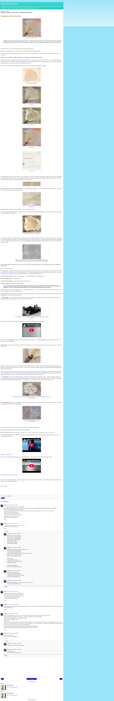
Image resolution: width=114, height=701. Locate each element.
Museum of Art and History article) (36, 374)
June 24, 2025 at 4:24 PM (15, 643)
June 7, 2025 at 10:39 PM (12, 523)
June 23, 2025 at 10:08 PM (12, 633)
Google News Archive (7, 272)
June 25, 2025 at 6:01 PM (15, 649)
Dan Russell (10, 685)
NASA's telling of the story (26, 299)
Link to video (3, 339)
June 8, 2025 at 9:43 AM (15, 533)
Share (3, 498)
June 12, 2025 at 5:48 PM (12, 604)
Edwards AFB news (11, 374)
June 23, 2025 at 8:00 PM (12, 613)
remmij (5, 505)
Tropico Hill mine (52, 376)
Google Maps (32, 397)
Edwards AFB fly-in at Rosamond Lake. (9, 475)
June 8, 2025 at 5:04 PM (15, 547)
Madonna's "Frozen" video (6, 454)
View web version (31, 681)
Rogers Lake (49, 240)
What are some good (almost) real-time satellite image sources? (18, 63)
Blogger (34, 699)
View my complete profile (12, 687)
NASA (32, 317)
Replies (6, 531)
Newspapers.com (52, 270)
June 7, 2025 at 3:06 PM (12, 505)
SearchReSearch (9, 4)
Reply (5, 519)
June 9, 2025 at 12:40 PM (15, 580)
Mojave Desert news (48, 379)
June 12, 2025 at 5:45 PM (12, 591)
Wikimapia (32, 170)
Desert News (3, 374)
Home (32, 678)
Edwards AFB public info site (22, 374)
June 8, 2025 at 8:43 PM (15, 570)
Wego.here (32, 206)
